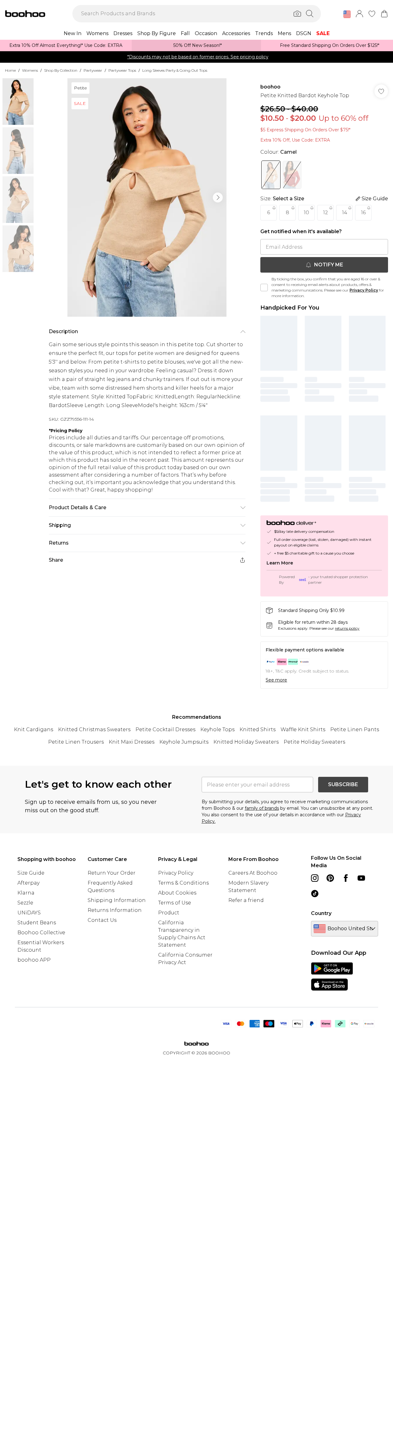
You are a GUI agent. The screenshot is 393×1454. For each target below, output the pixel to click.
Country (321, 913)
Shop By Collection (60, 70)
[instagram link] (314, 878)
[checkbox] (264, 287)
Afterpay (28, 883)
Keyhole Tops (217, 729)
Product (168, 913)
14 (344, 212)
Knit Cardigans (33, 729)
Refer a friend (246, 900)
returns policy (347, 628)
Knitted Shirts (258, 729)
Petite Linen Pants (354, 729)
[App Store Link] (332, 976)
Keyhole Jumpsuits (183, 742)
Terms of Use (174, 903)
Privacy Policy (364, 290)
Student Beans (36, 923)
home (10, 70)
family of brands (262, 808)
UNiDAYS (29, 913)
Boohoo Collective (41, 932)
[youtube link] (361, 878)
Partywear (93, 70)
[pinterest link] (330, 878)
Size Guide (30, 873)
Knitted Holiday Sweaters (246, 742)
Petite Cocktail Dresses (165, 729)
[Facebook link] (346, 878)
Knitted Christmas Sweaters (94, 729)
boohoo (270, 87)
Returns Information (115, 910)
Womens (30, 70)
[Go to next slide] (218, 197)
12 (325, 212)
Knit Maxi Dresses (131, 742)
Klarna (25, 893)
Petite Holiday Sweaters (314, 742)
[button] (347, 14)
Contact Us (102, 920)
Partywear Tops (122, 70)
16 (363, 212)
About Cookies (177, 893)
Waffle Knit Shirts (303, 729)
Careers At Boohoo (252, 873)
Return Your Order (111, 873)
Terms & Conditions (183, 883)
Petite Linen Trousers (76, 742)
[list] (146, 197)
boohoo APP (34, 960)
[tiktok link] (314, 893)
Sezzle (25, 903)
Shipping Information (117, 900)
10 (306, 212)
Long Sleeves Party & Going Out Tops (174, 70)
